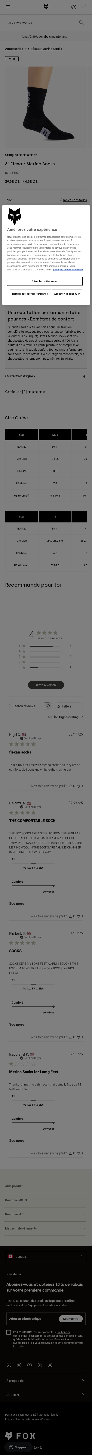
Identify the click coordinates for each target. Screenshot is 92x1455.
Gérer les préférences (45, 281)
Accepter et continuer (67, 293)
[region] (46, 255)
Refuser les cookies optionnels (30, 293)
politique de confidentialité (68, 269)
